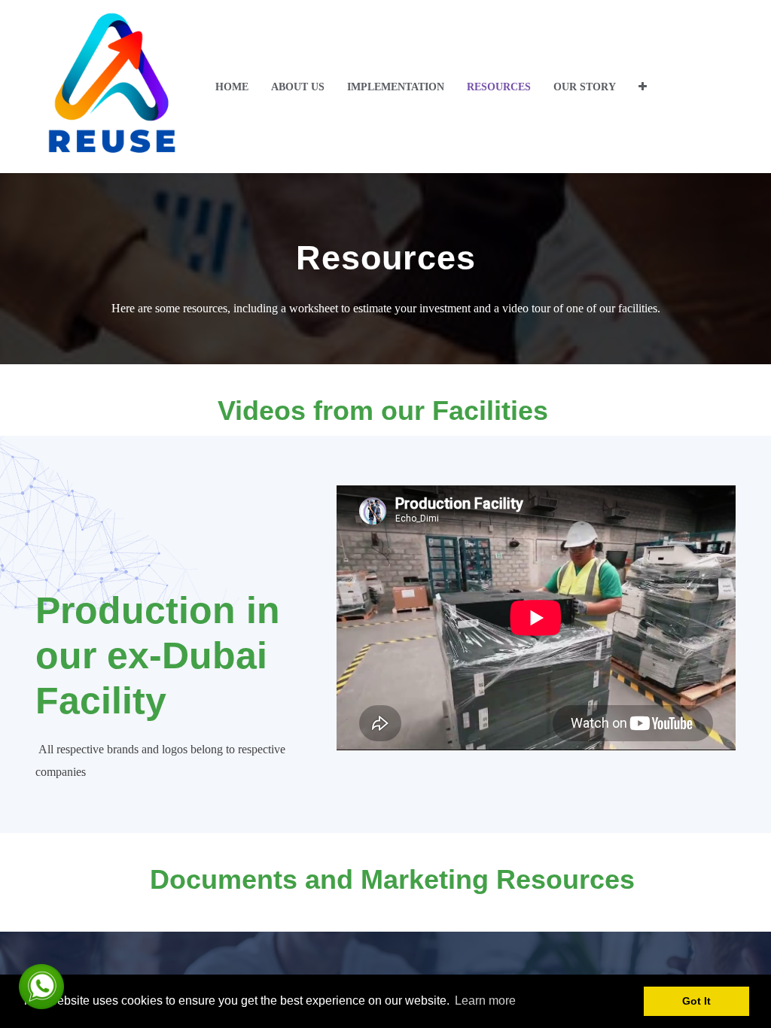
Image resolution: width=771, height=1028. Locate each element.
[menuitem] (232, 87)
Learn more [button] (485, 1000)
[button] (642, 87)
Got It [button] (696, 1001)
